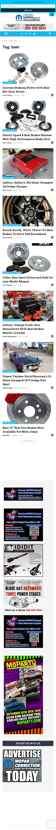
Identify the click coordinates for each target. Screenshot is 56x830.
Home (5, 41)
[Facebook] (21, 33)
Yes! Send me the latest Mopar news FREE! (28, 2)
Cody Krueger (8, 388)
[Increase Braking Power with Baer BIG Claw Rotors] (28, 68)
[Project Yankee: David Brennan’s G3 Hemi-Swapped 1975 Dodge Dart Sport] (28, 357)
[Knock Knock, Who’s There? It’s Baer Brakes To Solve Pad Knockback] (28, 211)
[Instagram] (25, 33)
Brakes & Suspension (12, 225)
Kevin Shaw (7, 143)
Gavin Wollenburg (9, 336)
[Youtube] (34, 33)
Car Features (9, 178)
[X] (30, 33)
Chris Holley (7, 95)
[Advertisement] (28, 464)
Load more (27, 441)
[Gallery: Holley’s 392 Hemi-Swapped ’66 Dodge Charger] (28, 163)
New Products (10, 83)
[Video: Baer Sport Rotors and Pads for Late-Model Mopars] (28, 258)
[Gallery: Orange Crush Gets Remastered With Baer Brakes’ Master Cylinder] (28, 306)
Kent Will (6, 435)
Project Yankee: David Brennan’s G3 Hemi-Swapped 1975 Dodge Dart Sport (27, 380)
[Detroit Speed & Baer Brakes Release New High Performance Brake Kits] (28, 116)
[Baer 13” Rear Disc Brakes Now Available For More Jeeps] (28, 408)
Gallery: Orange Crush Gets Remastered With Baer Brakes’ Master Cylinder (23, 329)
